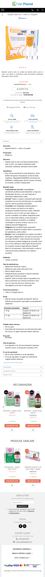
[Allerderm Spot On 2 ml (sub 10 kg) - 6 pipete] (33, 456)
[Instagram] (24, 526)
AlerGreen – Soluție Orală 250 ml (33, 412)
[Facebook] (20, 526)
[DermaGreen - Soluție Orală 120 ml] (12, 455)
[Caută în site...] (42, 10)
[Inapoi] (1, 15)
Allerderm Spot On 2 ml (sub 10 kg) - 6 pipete (33, 468)
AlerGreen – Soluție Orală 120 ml (12, 412)
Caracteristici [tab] (7, 367)
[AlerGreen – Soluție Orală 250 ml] (33, 399)
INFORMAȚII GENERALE (22, 549)
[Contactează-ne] (32, 10)
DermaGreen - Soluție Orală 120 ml (12, 468)
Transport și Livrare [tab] (9, 371)
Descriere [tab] (6, 141)
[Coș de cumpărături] (37, 10)
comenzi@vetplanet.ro (23, 542)
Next (41, 45)
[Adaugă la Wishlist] (12, 430)
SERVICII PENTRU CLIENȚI (22, 553)
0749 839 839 (23, 539)
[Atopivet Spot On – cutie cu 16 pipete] (22, 43)
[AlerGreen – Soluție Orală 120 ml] (12, 399)
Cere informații (30, 107)
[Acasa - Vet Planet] (22, 4)
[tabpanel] (22, 43)
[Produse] (3, 10)
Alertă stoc (23, 89)
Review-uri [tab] (7, 375)
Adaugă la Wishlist (14, 107)
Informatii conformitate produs (13, 362)
